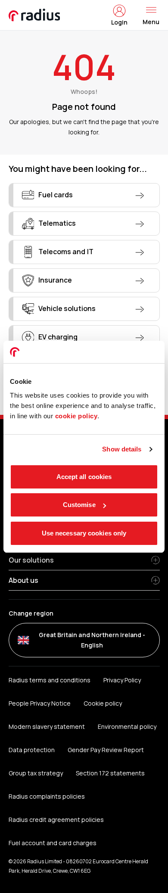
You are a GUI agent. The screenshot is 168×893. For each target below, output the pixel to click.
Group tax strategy (36, 773)
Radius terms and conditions (49, 680)
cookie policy (76, 416)
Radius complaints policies (47, 796)
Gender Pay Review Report (106, 750)
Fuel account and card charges (52, 843)
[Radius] (35, 15)
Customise (79, 504)
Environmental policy (127, 726)
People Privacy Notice (40, 703)
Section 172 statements (110, 773)
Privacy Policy (122, 680)
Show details (121, 449)
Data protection (32, 750)
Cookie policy (103, 703)
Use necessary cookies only (84, 533)
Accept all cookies (84, 476)
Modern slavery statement (47, 726)
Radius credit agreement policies (56, 819)
